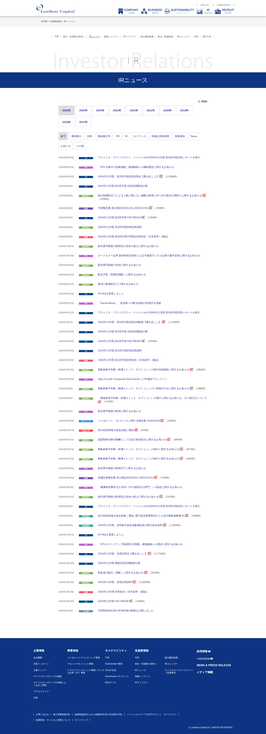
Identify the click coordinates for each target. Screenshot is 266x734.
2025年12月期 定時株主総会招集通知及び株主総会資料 (130, 525)
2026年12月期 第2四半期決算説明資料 (120, 227)
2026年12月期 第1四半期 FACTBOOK (120, 341)
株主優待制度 (147, 36)
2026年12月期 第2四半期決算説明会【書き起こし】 (128, 176)
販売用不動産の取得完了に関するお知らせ (122, 468)
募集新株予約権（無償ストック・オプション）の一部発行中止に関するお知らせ (144, 388)
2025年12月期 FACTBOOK (113, 601)
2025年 (83, 110)
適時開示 (76, 136)
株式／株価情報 (165, 36)
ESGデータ (110, 682)
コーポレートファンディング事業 (83, 657)
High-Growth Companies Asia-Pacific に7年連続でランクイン (132, 379)
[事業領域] (150, 11)
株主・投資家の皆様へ (74, 36)
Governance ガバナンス (117, 676)
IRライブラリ (129, 36)
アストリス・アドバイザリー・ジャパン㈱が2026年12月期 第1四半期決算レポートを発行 (149, 312)
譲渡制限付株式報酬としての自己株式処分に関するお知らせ (132, 439)
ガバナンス (139, 136)
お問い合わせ (42, 714)
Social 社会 (110, 670)
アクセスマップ (41, 691)
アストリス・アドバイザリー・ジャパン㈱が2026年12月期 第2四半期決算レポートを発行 (149, 157)
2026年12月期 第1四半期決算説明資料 (120, 350)
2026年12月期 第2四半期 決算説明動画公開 (122, 185)
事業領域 (72, 650)
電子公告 (207, 36)
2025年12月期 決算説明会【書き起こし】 (123, 553)
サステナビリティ (116, 650)
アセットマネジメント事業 (80, 664)
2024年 (100, 110)
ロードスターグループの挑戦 (47, 676)
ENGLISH (205, 5)
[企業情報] (127, 11)
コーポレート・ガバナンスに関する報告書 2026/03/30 (129, 420)
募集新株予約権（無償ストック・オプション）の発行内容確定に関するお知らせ (144, 369)
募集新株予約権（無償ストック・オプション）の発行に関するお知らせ (139, 458)
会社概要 (37, 657)
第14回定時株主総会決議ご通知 (116, 430)
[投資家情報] (203, 11)
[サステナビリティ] (178, 11)
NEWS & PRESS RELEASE (214, 665)
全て (63, 136)
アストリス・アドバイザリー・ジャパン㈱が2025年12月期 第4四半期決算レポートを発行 (149, 506)
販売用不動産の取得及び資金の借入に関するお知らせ (128, 246)
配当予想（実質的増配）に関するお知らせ (122, 274)
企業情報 (38, 650)
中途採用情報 (203, 658)
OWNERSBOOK (224, 5)
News (194, 136)
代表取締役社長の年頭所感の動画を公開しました (126, 610)
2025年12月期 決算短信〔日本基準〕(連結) (122, 591)
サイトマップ (81, 720)
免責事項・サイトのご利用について (53, 720)
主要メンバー (40, 670)
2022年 (134, 110)
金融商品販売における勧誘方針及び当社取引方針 (98, 714)
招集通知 (180, 136)
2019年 (184, 110)
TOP (57, 36)
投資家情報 (55, 21)
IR (126, 136)
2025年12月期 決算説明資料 (115, 582)
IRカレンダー (183, 36)
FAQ (196, 36)
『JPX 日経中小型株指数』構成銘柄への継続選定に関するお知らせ (136, 167)
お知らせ (66, 146)
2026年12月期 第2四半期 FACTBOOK (120, 217)
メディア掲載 (205, 672)
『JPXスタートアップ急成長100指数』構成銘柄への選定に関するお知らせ (140, 544)
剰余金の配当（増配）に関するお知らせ (121, 572)
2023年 (117, 110)
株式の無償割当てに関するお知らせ (118, 284)
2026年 (66, 110)
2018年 (66, 122)
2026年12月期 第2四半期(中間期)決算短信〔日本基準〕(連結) (133, 236)
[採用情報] (223, 11)
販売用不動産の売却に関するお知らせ (119, 264)
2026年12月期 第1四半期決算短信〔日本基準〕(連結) (128, 359)
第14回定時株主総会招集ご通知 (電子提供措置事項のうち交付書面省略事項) (141, 515)
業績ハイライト (111, 36)
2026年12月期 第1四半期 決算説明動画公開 (122, 331)
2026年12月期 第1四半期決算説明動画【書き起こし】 (130, 322)
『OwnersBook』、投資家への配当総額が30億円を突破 (129, 303)
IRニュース (69, 21)
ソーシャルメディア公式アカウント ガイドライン (152, 714)
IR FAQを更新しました (111, 293)
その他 (80, 146)
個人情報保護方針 (61, 714)
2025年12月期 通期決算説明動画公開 (119, 563)
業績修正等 (104, 136)
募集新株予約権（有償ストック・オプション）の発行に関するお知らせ (139, 449)
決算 (89, 136)
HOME (44, 21)
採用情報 (202, 651)
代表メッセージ (41, 664)
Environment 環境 (114, 664)
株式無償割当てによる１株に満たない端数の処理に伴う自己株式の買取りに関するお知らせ (150, 195)
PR (117, 136)
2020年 (167, 110)
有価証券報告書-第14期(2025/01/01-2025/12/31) (126, 477)
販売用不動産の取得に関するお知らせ (119, 411)
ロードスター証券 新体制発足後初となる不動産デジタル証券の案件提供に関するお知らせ (149, 255)
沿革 (35, 697)
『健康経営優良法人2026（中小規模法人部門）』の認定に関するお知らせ (140, 487)
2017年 (83, 122)
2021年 (151, 110)
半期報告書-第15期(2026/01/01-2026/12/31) (123, 208)
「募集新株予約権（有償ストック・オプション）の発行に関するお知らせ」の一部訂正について (152, 398)
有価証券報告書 (160, 136)
